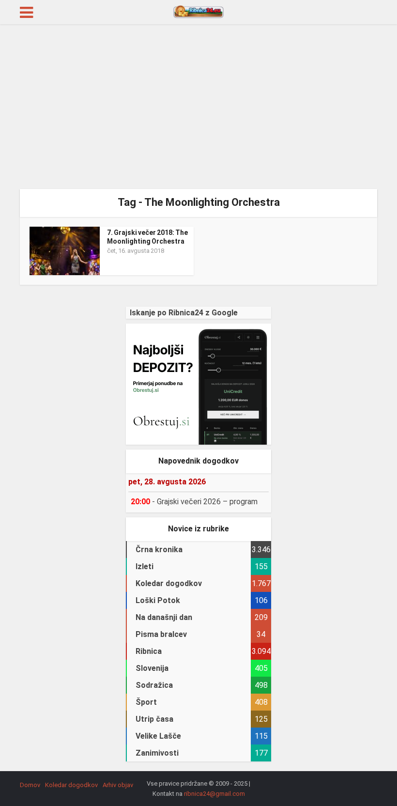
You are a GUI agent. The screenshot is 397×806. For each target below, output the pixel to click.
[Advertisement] (198, 106)
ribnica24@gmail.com (214, 793)
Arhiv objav (118, 785)
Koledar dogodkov (71, 785)
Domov (30, 785)
